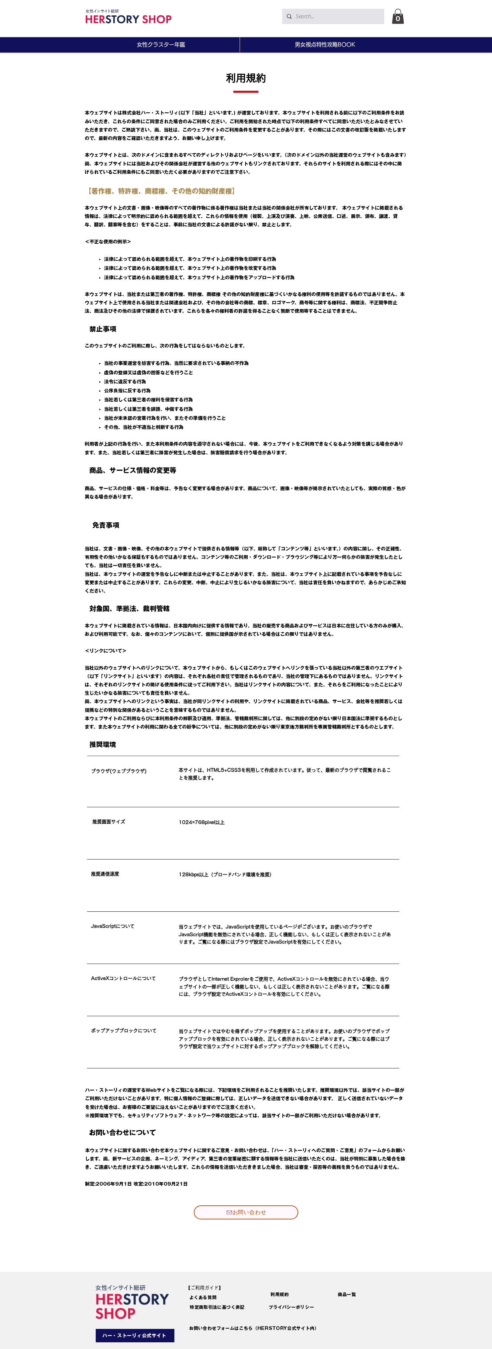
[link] (398, 16)
